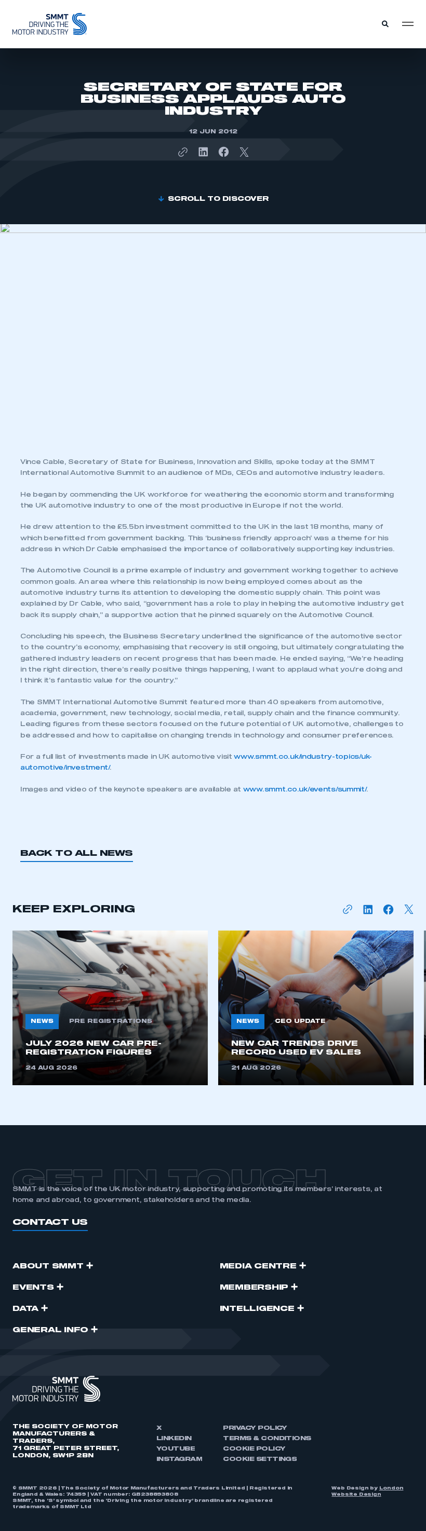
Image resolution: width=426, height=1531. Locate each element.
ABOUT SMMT (48, 1266)
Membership (254, 1287)
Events (33, 1287)
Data (25, 1309)
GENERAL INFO (50, 1330)
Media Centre (258, 1266)
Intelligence (257, 1309)
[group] (110, 1008)
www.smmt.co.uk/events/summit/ (304, 790)
